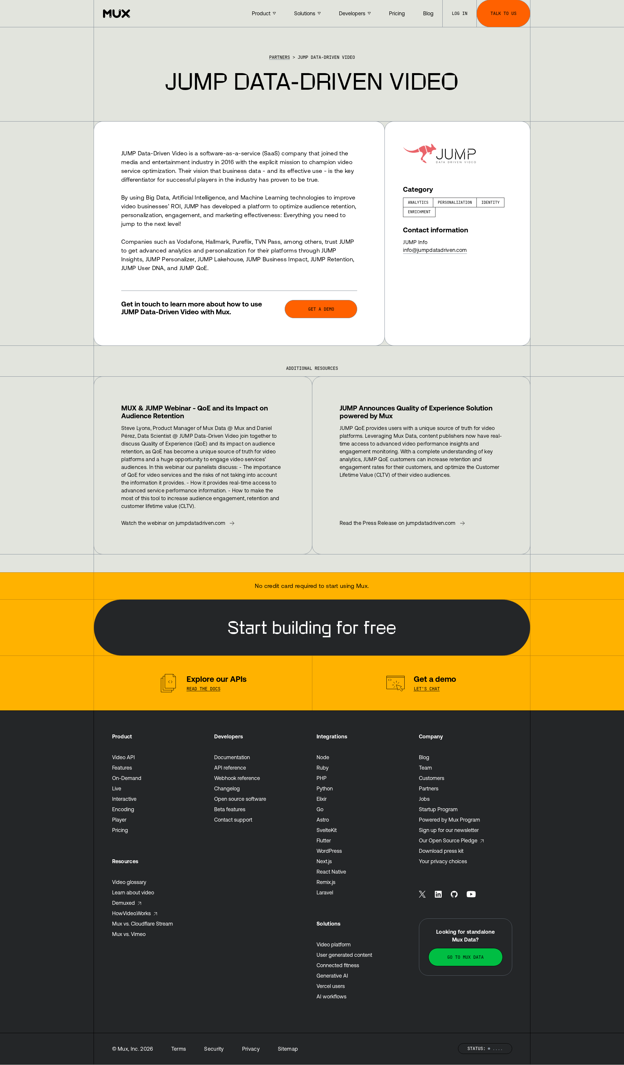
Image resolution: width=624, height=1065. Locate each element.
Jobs (424, 799)
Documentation (232, 757)
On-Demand (126, 778)
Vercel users (331, 986)
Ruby (323, 768)
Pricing (120, 830)
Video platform (334, 944)
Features (122, 768)
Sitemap (288, 1049)
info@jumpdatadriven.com (435, 250)
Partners (279, 57)
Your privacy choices (443, 861)
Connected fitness (338, 965)
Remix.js (326, 882)
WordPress (329, 851)
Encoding (123, 809)
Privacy (251, 1049)
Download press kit (441, 851)
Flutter (324, 840)
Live (116, 788)
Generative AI (332, 976)
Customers (431, 778)
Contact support (233, 820)
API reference (230, 768)
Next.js (324, 861)
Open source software (240, 799)
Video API (123, 757)
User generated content (344, 955)
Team (425, 768)
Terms (178, 1049)
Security (214, 1049)
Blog (424, 757)
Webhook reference (237, 778)
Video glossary (129, 882)
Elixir (322, 799)
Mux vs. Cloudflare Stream (142, 924)
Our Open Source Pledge (448, 840)
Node (323, 757)
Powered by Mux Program (449, 820)
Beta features (229, 809)
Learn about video (133, 892)
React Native (331, 872)
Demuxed (123, 903)
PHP (322, 778)
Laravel (325, 892)
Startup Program (438, 809)
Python (325, 788)
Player (119, 820)
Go (320, 809)
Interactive (124, 799)
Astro (323, 820)
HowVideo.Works (131, 913)
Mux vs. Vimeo (129, 934)
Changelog (227, 788)
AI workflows (331, 996)
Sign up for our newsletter (449, 830)
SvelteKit (327, 830)
